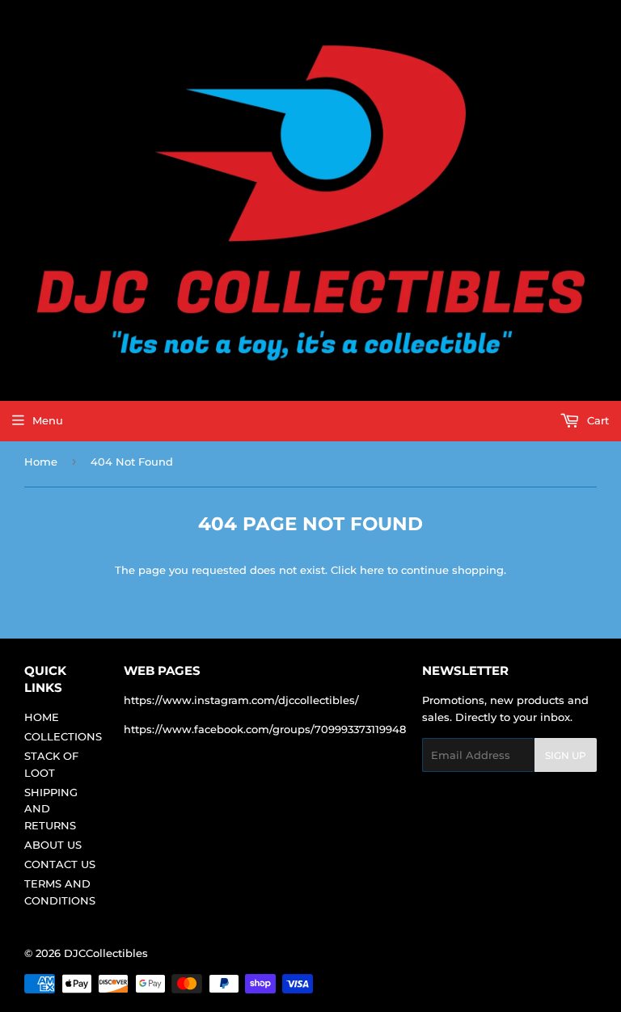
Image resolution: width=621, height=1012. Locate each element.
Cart (596, 420)
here (372, 569)
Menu (47, 420)
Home (40, 461)
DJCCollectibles (106, 953)
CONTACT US (59, 864)
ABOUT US (53, 844)
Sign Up (565, 755)
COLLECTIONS (63, 736)
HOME (41, 717)
